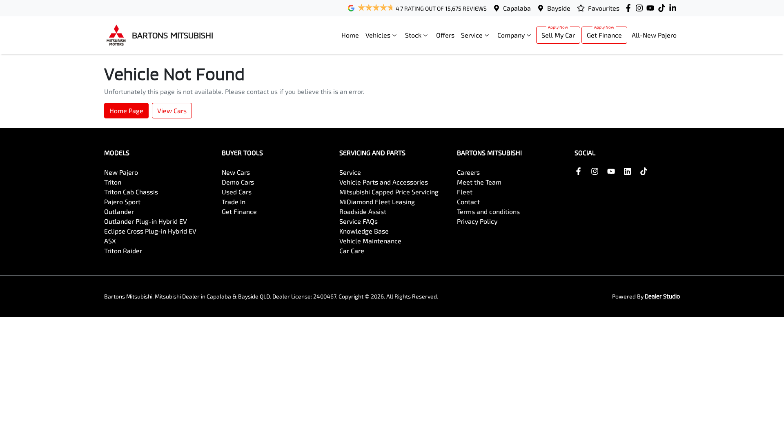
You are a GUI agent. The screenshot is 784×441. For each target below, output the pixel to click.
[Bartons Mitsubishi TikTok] (645, 171)
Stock (413, 35)
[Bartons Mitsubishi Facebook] (629, 8)
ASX (110, 241)
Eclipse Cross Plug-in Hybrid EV (150, 231)
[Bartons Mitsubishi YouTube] (651, 8)
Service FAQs (358, 221)
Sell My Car (558, 35)
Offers (445, 35)
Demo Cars (238, 182)
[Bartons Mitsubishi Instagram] (640, 8)
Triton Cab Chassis (131, 192)
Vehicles (377, 35)
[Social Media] (663, 8)
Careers (468, 172)
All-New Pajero (654, 35)
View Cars (172, 110)
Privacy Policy (477, 221)
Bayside (558, 8)
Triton (112, 182)
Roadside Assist (362, 211)
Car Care (351, 250)
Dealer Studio (662, 296)
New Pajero (121, 172)
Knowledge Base (364, 231)
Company (511, 35)
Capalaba (517, 8)
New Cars (236, 172)
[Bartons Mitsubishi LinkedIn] (674, 8)
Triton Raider (123, 250)
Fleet (464, 192)
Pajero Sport (122, 201)
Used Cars (237, 192)
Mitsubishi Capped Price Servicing (389, 192)
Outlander (119, 211)
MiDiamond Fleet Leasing (377, 201)
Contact (468, 201)
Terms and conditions (488, 211)
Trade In (233, 201)
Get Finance (604, 35)
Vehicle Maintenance (370, 241)
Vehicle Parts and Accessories (383, 182)
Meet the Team (479, 182)
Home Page (126, 110)
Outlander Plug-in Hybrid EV (145, 221)
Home (350, 35)
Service (472, 35)
